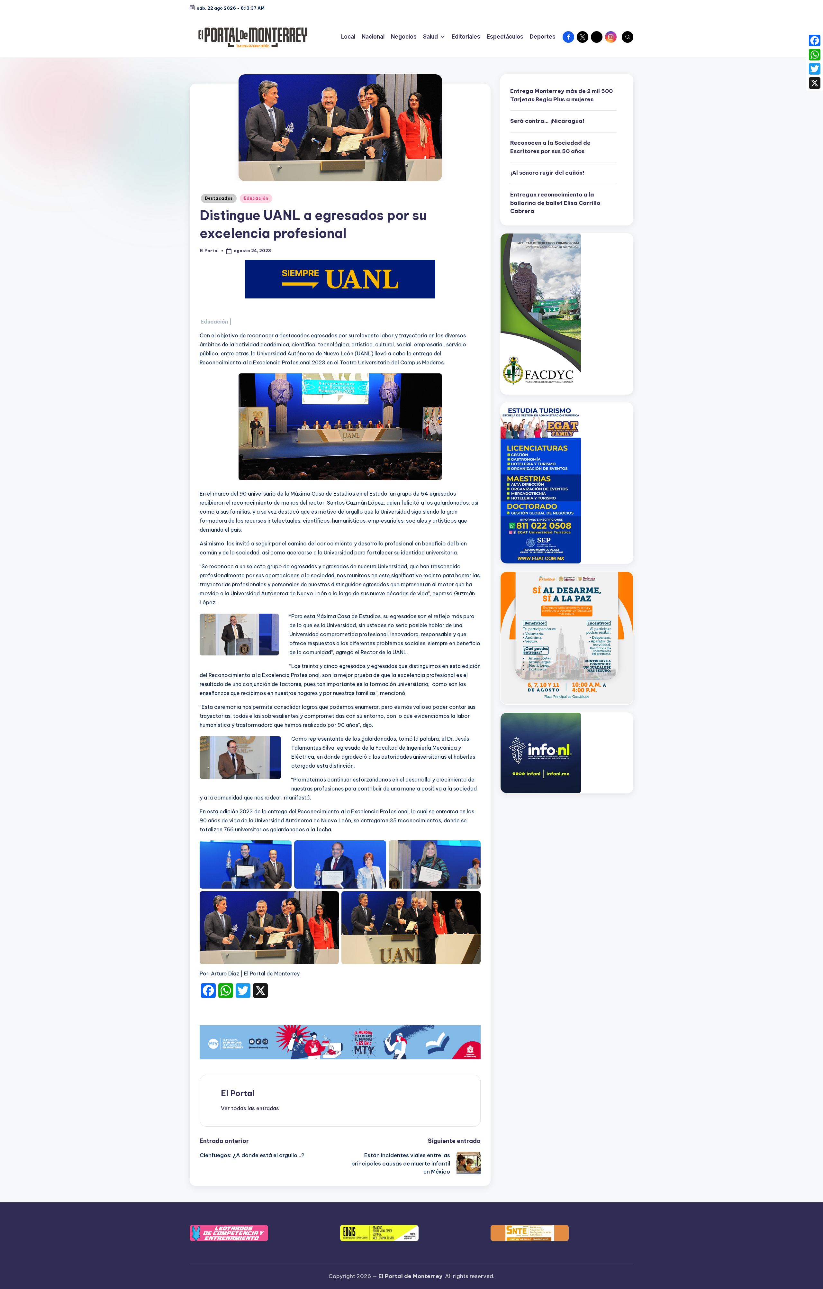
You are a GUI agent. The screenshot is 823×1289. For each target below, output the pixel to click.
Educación (256, 198)
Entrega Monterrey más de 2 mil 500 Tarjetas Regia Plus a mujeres (561, 95)
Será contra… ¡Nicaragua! (547, 120)
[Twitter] (815, 69)
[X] (815, 83)
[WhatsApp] (815, 55)
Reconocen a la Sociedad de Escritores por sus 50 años (550, 147)
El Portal (237, 1093)
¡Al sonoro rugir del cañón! (547, 172)
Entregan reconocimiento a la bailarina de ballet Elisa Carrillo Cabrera (555, 203)
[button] (250, 1108)
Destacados (219, 198)
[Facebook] (815, 40)
